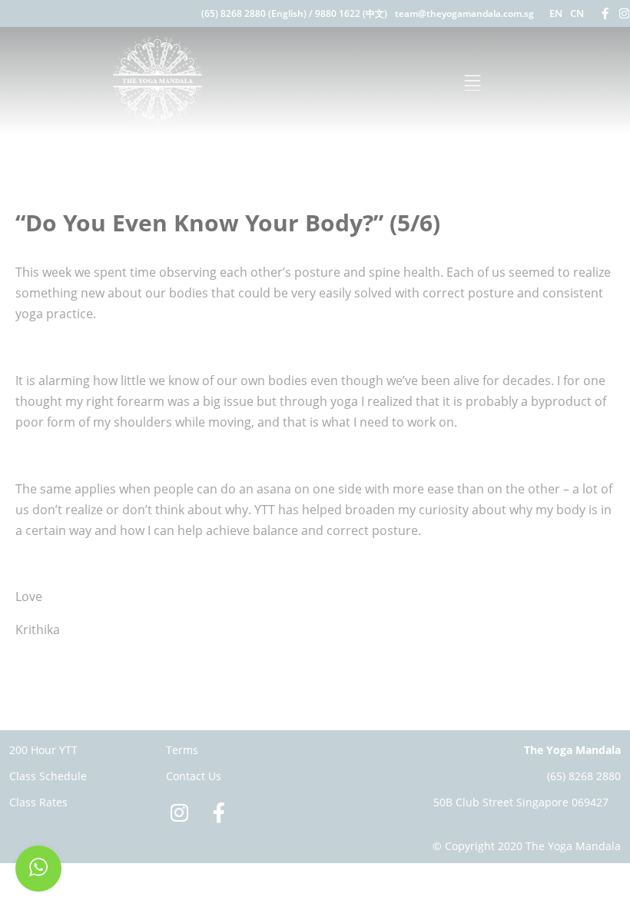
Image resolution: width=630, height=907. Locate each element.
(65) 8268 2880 (584, 776)
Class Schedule (48, 776)
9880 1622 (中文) (351, 13)
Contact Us (193, 776)
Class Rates (38, 802)
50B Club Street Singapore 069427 (520, 802)
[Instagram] (624, 13)
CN (577, 13)
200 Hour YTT (43, 750)
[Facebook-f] (605, 13)
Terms (182, 750)
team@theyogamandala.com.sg (464, 13)
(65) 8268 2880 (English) (254, 13)
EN (555, 13)
